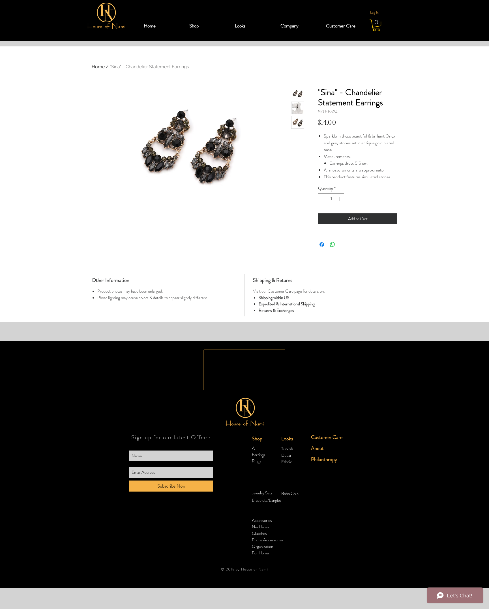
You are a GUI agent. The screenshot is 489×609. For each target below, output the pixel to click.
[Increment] (340, 199)
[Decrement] (323, 199)
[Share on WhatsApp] (332, 244)
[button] (208, 26)
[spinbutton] (331, 199)
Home (98, 66)
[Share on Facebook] (321, 244)
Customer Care (280, 291)
